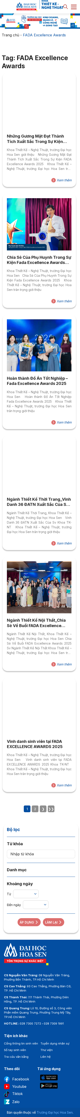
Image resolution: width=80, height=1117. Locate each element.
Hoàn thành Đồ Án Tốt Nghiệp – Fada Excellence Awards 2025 (37, 381)
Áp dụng (27, 922)
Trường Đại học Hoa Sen (55, 1112)
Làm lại (51, 922)
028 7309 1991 (54, 1023)
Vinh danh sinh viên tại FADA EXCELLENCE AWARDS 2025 (35, 744)
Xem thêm (64, 180)
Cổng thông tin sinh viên (21, 1043)
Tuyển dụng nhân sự (54, 1043)
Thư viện (46, 1050)
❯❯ (51, 809)
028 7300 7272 (30, 1023)
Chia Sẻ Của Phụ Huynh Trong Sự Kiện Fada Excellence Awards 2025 (39, 260)
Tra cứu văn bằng (16, 1056)
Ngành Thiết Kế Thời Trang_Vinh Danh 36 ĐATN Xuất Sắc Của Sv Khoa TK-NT (39, 502)
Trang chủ (10, 35)
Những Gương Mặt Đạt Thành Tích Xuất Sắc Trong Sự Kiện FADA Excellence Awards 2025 (37, 139)
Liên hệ (45, 1056)
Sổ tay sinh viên (15, 1050)
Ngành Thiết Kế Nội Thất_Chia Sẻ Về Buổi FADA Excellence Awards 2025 (36, 623)
